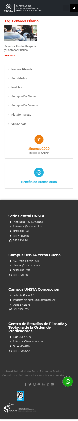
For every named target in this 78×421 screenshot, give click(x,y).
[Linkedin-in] (43, 384)
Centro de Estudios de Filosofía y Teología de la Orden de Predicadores (37, 327)
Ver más (9, 55)
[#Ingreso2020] (39, 139)
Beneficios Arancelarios (39, 182)
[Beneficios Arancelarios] (39, 172)
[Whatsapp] (48, 384)
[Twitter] (30, 384)
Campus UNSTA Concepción (33, 289)
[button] (66, 8)
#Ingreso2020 (39, 149)
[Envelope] (52, 384)
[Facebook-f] (25, 384)
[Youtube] (39, 384)
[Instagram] (34, 384)
